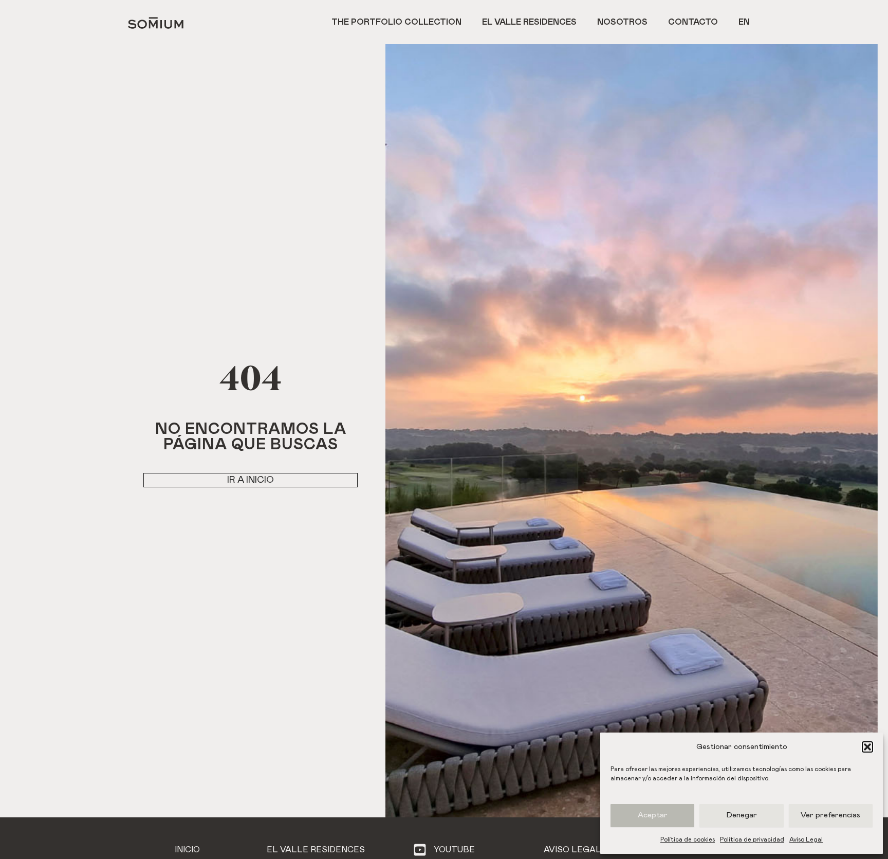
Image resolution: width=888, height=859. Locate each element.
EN (744, 22)
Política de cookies (687, 839)
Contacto (693, 22)
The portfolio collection (396, 22)
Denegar (742, 815)
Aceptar (653, 815)
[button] (867, 747)
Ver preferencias (830, 815)
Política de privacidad (752, 839)
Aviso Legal (806, 839)
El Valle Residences (529, 22)
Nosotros (622, 22)
